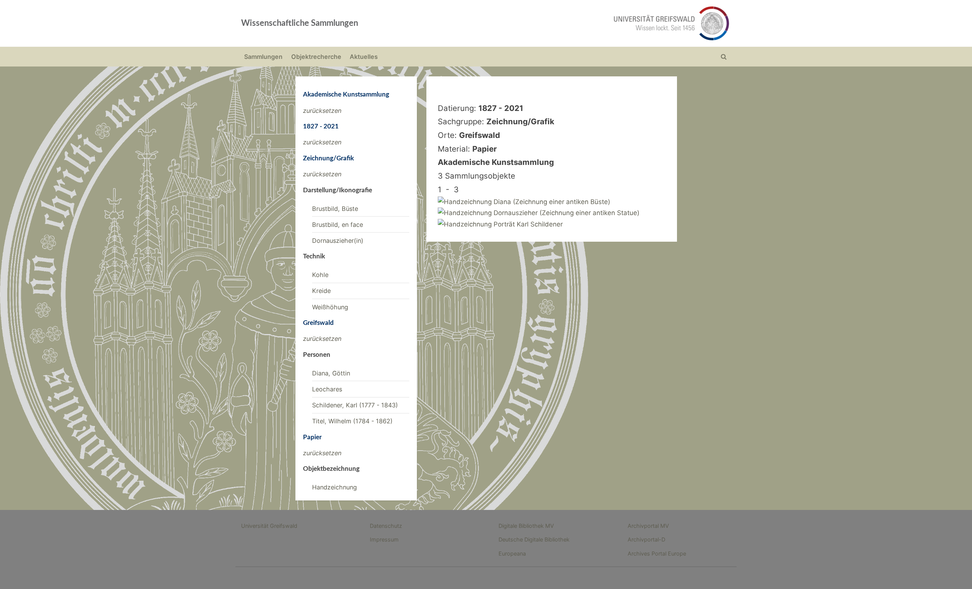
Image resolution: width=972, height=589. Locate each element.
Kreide (321, 290)
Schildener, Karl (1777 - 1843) (355, 405)
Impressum (384, 539)
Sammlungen (263, 56)
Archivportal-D (646, 539)
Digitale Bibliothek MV (526, 525)
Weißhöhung (330, 307)
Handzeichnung (334, 487)
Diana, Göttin (331, 373)
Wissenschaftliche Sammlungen (299, 23)
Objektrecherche (316, 56)
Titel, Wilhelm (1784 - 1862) (352, 421)
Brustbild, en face (337, 224)
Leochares (327, 389)
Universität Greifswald (269, 525)
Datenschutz (386, 525)
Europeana (512, 553)
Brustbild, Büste (335, 208)
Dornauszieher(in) (337, 240)
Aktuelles (364, 56)
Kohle (320, 275)
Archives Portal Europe (657, 553)
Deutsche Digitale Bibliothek (534, 539)
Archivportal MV (648, 525)
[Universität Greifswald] (594, 23)
